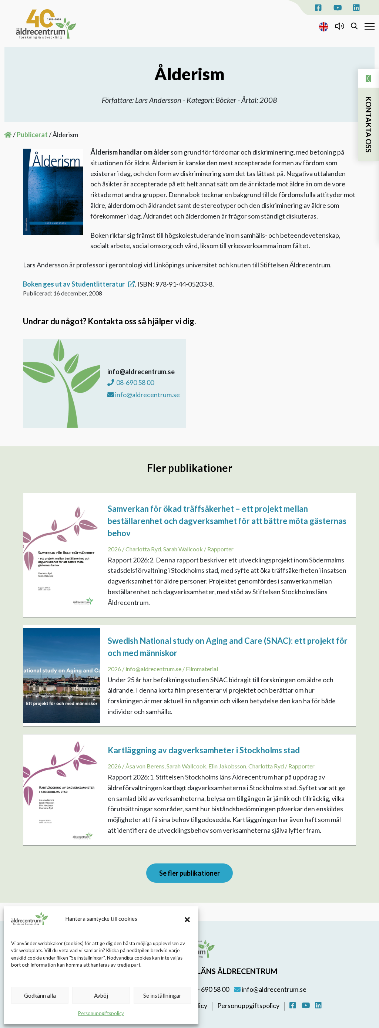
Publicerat (32, 135)
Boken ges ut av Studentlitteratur (74, 284)
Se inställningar (162, 995)
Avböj (101, 995)
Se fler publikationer (189, 873)
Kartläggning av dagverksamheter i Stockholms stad (204, 750)
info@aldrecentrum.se (273, 989)
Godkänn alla (40, 995)
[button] (187, 918)
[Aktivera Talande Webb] (339, 26)
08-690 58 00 (134, 382)
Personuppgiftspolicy (101, 1013)
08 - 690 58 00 (208, 989)
